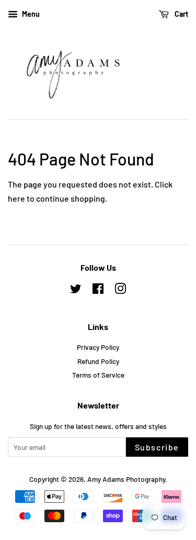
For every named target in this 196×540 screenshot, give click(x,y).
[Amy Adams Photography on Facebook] (98, 290)
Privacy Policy (98, 347)
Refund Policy (98, 361)
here (16, 198)
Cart (180, 13)
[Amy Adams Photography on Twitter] (76, 290)
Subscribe (157, 447)
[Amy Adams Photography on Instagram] (120, 290)
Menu (30, 13)
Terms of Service (98, 374)
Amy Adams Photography (126, 479)
